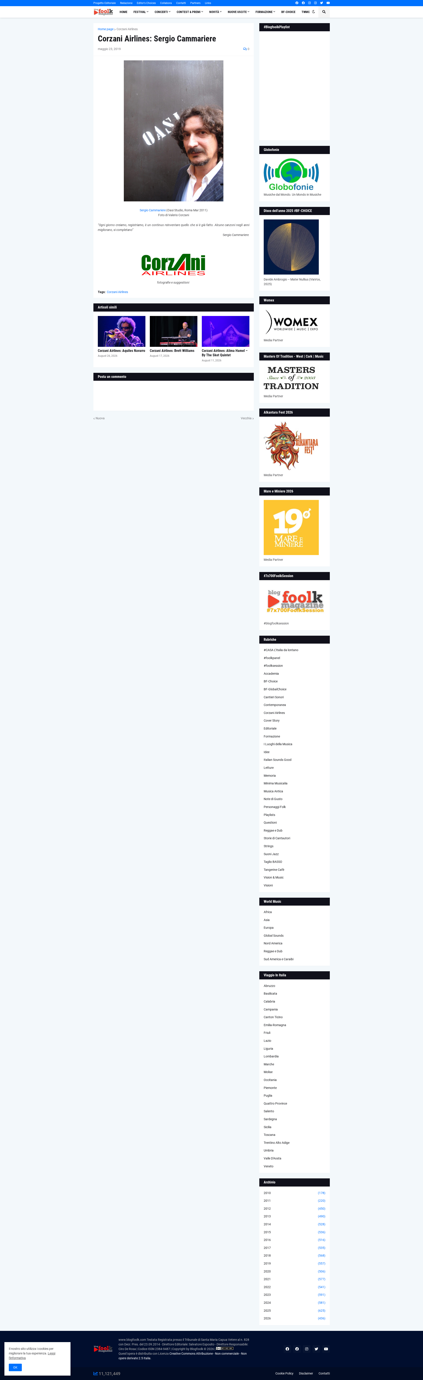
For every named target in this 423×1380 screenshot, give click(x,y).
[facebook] (296, 3)
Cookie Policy (284, 1373)
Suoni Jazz (271, 854)
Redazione (126, 3)
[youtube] (328, 3)
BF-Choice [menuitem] (288, 12)
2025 (294, 1310)
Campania (271, 1009)
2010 (294, 1193)
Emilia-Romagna (275, 1025)
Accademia (271, 673)
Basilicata (270, 993)
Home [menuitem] (123, 12)
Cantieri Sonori (274, 697)
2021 (294, 1279)
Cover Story (272, 720)
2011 (294, 1200)
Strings (268, 846)
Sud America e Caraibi (278, 959)
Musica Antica (273, 791)
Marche (269, 1064)
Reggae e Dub (273, 830)
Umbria (269, 1150)
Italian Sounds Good (277, 760)
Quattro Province (275, 1103)
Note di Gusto (273, 799)
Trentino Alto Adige (276, 1142)
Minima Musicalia (276, 783)
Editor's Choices (146, 3)
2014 (294, 1224)
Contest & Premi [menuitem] (188, 12)
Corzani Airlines (127, 29)
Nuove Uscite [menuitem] (237, 12)
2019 (294, 1263)
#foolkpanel (272, 658)
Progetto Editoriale (104, 3)
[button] (313, 12)
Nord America (273, 943)
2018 (294, 1255)
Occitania (270, 1080)
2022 (294, 1287)
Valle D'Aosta (272, 1158)
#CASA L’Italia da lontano (281, 650)
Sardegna (270, 1119)
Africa (268, 912)
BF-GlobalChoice (275, 689)
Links (208, 3)
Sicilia (267, 1127)
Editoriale (270, 728)
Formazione (272, 736)
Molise (268, 1072)
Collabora (166, 3)
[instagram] (309, 3)
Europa (269, 927)
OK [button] (15, 1367)
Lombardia (271, 1056)
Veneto (268, 1166)
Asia (267, 920)
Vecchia (246, 418)
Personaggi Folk (275, 807)
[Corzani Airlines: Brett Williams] (173, 331)
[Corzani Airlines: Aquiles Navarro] (121, 331)
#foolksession (273, 665)
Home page (105, 29)
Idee (266, 752)
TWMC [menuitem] (306, 12)
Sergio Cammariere (153, 210)
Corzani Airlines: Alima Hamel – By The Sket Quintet (225, 353)
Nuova (100, 418)
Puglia (268, 1095)
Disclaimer (306, 1373)
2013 (294, 1216)
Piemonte (270, 1088)
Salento (269, 1111)
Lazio (267, 1040)
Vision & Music (274, 877)
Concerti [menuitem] (161, 12)
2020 (294, 1271)
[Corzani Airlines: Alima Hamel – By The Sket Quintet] (225, 331)
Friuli (267, 1033)
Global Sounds (274, 935)
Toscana (269, 1135)
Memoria (270, 775)
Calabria (269, 1001)
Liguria (268, 1048)
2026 (294, 1318)
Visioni (268, 885)
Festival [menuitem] (140, 12)
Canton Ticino (273, 1017)
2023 (294, 1294)
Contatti (181, 3)
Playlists (269, 815)
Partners (195, 3)
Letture (269, 767)
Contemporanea (275, 705)
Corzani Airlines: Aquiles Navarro (121, 351)
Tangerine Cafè (274, 869)
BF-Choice (271, 681)
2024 (294, 1302)
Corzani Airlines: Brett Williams (172, 351)
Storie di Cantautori (277, 838)
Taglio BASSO (273, 862)
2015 (294, 1232)
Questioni (270, 822)
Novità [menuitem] (214, 12)
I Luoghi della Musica (278, 744)
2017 (294, 1248)
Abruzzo (269, 986)
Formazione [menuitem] (264, 12)
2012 (294, 1208)
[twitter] (321, 3)
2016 (294, 1240)
